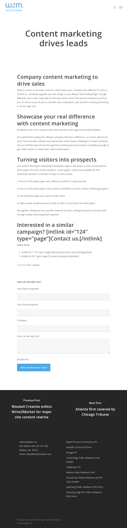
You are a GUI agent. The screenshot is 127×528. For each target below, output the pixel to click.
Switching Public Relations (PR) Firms (84, 486)
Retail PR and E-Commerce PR (81, 441)
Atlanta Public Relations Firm (80, 472)
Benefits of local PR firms (79, 447)
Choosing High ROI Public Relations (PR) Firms (84, 494)
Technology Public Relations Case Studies (83, 459)
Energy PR (71, 452)
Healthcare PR (73, 467)
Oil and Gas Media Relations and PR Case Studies (84, 479)
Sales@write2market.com (38, 454)
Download (22, 264)
